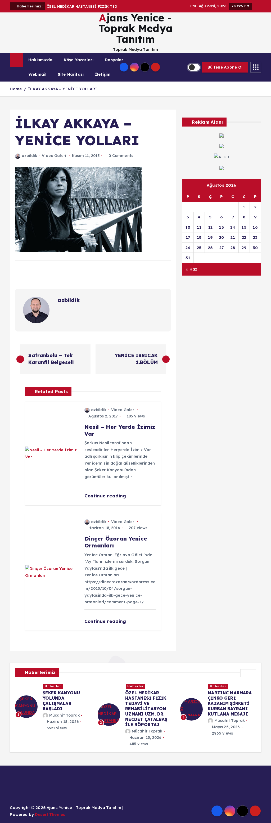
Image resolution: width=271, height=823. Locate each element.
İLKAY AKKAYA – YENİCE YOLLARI (62, 88)
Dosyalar (114, 59)
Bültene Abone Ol (225, 67)
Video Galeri (54, 155)
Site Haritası (71, 74)
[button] (244, 673)
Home (16, 88)
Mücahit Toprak (76, 710)
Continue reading (106, 495)
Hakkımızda (40, 59)
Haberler (64, 686)
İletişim (102, 74)
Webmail (37, 74)
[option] (64, 704)
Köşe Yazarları (78, 59)
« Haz (191, 269)
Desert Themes (50, 814)
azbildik (29, 155)
